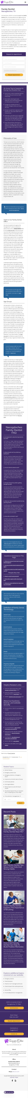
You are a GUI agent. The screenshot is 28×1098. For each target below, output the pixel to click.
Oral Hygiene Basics (9, 784)
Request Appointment (14, 1021)
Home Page (16, 694)
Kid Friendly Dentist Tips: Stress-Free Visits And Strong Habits (14, 867)
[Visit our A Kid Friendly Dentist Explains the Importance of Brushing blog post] (14, 904)
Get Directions (14, 1008)
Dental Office (8, 990)
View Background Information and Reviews (12, 737)
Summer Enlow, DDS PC (10, 397)
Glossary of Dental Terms (10, 690)
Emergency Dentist (9, 978)
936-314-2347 (11, 230)
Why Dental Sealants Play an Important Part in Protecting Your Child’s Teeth (14, 791)
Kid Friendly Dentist (9, 781)
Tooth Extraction (9, 981)
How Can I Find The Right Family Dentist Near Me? (14, 831)
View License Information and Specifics (12, 728)
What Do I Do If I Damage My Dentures (13, 983)
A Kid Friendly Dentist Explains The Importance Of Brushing (14, 908)
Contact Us (14, 1034)
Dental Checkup (8, 770)
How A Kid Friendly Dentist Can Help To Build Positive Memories (13, 945)
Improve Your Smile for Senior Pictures (14, 779)
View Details (16, 741)
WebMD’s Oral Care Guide (15, 696)
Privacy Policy (12, 1077)
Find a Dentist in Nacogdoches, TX (13, 796)
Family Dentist (11, 753)
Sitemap (16, 1077)
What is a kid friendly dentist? (12, 576)
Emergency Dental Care (10, 772)
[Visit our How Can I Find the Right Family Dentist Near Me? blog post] (14, 828)
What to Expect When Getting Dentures (14, 986)
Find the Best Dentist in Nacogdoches (13, 992)
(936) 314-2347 (13, 44)
